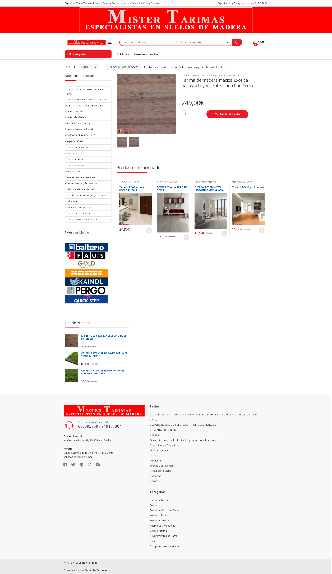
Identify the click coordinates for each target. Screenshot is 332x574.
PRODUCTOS (88, 67)
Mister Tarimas (88, 562)
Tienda (153, 481)
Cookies (154, 435)
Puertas (154, 541)
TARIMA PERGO (74, 159)
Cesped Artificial (74, 141)
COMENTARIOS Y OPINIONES (166, 430)
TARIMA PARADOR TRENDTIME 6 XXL (86, 99)
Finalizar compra (159, 450)
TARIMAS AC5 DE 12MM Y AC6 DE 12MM (84, 91)
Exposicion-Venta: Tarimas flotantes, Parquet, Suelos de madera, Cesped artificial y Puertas (112, 3)
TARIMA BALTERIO (75, 165)
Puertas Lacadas (74, 111)
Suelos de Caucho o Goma (80, 207)
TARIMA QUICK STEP (77, 147)
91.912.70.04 (261, 3)
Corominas (103, 570)
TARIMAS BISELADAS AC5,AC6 (82, 219)
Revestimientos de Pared (79, 129)
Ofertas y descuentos (161, 465)
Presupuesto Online (146, 54)
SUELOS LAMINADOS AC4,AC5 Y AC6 (199, 75)
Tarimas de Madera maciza (123, 67)
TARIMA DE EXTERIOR (77, 213)
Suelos (153, 505)
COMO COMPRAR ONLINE (80, 135)
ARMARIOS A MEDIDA (77, 123)
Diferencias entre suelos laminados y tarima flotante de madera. (185, 440)
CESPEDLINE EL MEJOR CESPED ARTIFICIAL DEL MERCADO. (183, 424)
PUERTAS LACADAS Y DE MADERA (84, 105)
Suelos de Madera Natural (79, 189)
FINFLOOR (71, 153)
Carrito (153, 419)
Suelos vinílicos (73, 201)
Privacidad (155, 476)
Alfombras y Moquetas (162, 525)
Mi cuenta (155, 460)
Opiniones (123, 54)
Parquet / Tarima (159, 500)
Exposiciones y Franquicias (232, 3)
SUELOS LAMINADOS (129, 182)
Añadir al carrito (230, 114)
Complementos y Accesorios (81, 183)
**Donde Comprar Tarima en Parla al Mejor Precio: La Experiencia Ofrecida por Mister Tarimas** (203, 414)
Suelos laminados (159, 520)
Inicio (68, 67)
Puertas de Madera (75, 117)
